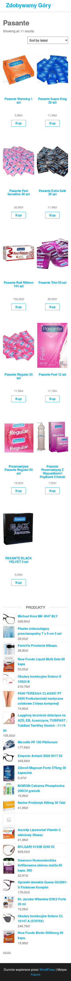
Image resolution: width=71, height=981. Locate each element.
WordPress (47, 969)
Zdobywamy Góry (28, 5)
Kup (18, 123)
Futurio (35, 974)
